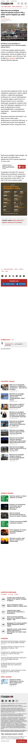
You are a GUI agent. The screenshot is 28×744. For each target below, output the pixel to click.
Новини (4, 638)
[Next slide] (26, 7)
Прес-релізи (6, 677)
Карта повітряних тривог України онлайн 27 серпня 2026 (17, 605)
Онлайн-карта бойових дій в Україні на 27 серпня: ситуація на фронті (16, 599)
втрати (16, 269)
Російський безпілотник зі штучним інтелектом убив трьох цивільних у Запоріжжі (11, 665)
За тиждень (4, 594)
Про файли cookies (5, 741)
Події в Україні (7, 493)
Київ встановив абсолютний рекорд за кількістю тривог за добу (17, 514)
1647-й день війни (6, 6)
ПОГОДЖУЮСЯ (21, 741)
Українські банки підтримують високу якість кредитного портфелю (16, 682)
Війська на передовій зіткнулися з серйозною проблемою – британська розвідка (18, 387)
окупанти (21, 269)
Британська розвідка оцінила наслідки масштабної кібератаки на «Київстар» (17, 423)
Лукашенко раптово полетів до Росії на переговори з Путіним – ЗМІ (12, 647)
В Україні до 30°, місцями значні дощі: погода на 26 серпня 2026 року (12, 652)
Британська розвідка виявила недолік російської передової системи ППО (16, 457)
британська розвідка (8, 269)
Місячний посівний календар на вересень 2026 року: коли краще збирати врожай (13, 641)
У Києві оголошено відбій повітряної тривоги (18, 522)
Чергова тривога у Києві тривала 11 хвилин (17, 496)
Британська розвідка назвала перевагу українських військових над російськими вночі (17, 440)
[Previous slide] (24, 7)
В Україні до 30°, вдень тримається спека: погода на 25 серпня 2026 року (13, 670)
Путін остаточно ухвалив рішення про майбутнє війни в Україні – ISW (16, 618)
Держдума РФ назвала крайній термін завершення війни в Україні (17, 624)
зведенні (12, 58)
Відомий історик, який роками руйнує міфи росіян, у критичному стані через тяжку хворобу (16, 631)
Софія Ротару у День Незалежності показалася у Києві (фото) (15, 612)
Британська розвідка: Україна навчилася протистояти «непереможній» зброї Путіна (17, 397)
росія (3, 271)
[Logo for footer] (7, 697)
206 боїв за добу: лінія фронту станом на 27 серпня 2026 (17, 540)
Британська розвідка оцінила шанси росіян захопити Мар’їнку (16, 431)
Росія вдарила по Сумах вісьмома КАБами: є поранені (17, 531)
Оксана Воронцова (5, 19)
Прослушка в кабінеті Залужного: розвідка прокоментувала (16, 406)
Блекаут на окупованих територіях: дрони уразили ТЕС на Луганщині (17, 507)
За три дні (10, 594)
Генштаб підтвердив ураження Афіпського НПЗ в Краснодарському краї (13, 658)
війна (7, 271)
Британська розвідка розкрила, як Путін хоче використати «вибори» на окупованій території (17, 414)
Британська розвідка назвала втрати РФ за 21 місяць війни (17, 448)
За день (16, 594)
